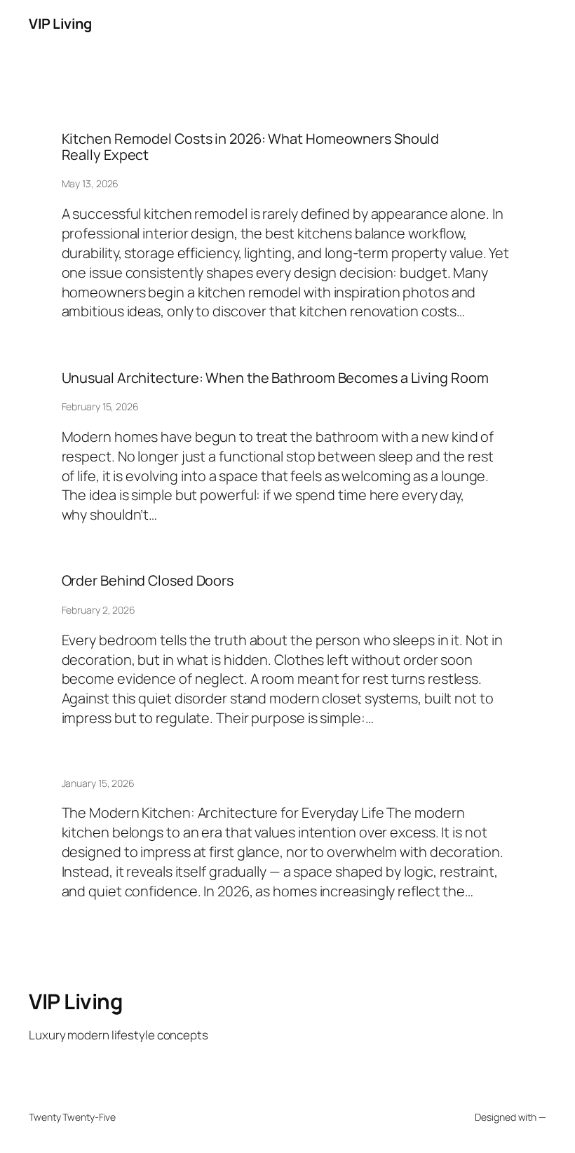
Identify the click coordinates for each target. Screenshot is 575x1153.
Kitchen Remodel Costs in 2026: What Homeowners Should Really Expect (251, 147)
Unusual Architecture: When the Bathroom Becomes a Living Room (275, 378)
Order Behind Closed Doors (148, 580)
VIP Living (60, 23)
